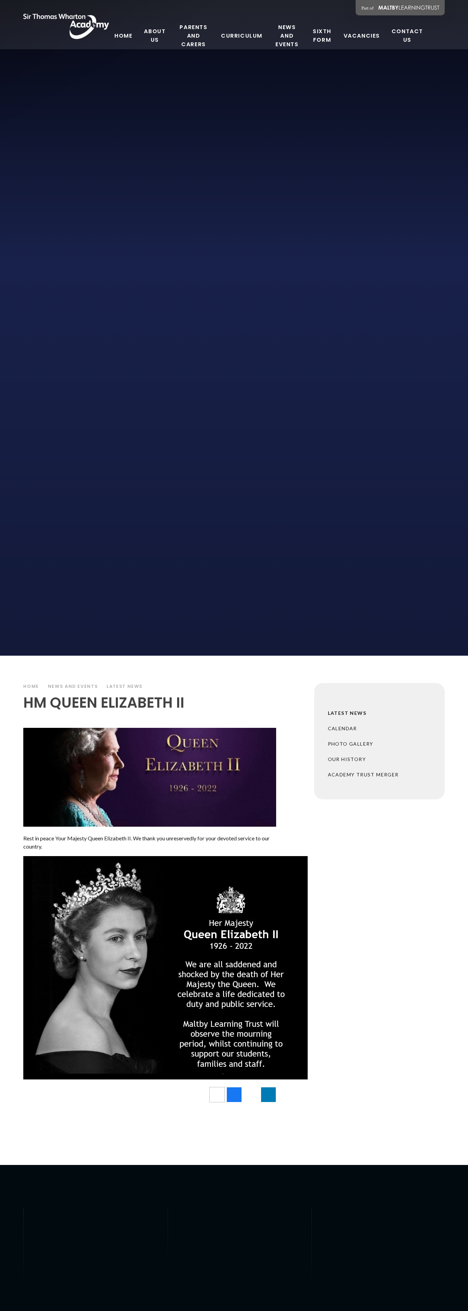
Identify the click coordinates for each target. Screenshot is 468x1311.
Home (31, 686)
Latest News (125, 686)
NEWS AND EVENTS (73, 686)
